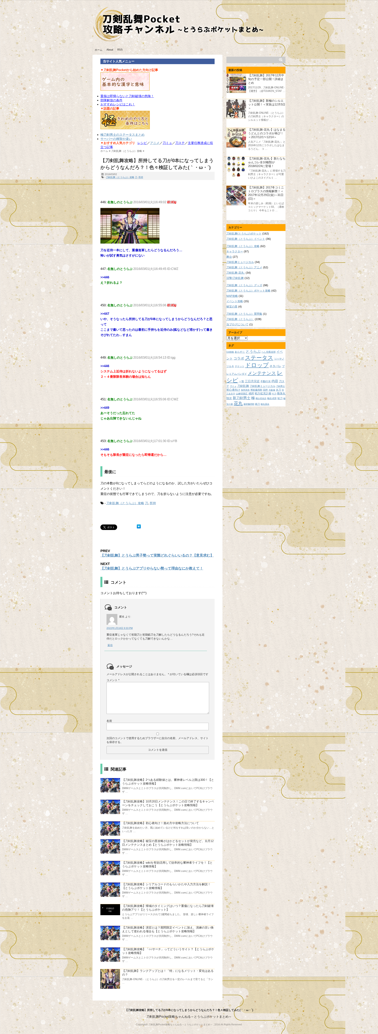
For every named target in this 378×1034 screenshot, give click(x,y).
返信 (110, 645)
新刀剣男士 (241, 398)
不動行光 (265, 381)
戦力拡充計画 (263, 393)
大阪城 (272, 390)
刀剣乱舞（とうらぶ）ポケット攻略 (248, 290)
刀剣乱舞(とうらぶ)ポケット (243, 233)
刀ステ (180, 143)
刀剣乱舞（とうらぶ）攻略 (120, 177)
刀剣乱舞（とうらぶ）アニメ (244, 267)
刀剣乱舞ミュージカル (240, 262)
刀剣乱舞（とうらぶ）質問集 (244, 313)
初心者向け (233, 389)
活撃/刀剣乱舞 (235, 278)
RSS (120, 49)
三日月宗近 (252, 381)
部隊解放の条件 (111, 100)
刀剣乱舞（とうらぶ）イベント (245, 238)
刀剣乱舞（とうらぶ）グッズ (244, 285)
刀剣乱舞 (243, 386)
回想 (265, 390)
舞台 (229, 256)
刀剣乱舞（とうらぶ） (240, 319)
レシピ (142, 143)
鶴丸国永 (265, 404)
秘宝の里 (231, 306)
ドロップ (257, 365)
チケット (239, 366)
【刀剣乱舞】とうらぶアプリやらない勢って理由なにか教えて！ (151, 568)
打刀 (274, 393)
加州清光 (245, 390)
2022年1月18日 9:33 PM (120, 628)
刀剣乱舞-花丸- (235, 272)
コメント (113, 680)
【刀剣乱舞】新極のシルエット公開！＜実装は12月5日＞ (266, 104)
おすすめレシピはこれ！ (117, 104)
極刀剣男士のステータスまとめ (122, 134)
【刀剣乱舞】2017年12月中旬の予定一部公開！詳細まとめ (266, 79)
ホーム (98, 49)
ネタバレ (275, 366)
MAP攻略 (232, 295)
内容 (274, 381)
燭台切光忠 (261, 398)
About (110, 49)
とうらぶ (253, 351)
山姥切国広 (242, 393)
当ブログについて (237, 324)
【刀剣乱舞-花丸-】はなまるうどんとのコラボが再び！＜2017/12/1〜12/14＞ (266, 133)
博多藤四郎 (256, 390)
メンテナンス (262, 373)
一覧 (241, 381)
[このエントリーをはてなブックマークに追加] (139, 526)
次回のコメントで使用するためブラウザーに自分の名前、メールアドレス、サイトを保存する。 (157, 740)
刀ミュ (167, 143)
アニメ (154, 143)
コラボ (238, 358)
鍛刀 (257, 404)
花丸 (238, 403)
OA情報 (230, 352)
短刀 (280, 398)
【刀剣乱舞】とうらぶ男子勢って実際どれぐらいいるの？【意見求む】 (157, 555)
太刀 (278, 390)
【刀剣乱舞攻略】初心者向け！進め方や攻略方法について (160, 823)
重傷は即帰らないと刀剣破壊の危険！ (127, 96)
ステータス (259, 358)
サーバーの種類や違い (116, 138)
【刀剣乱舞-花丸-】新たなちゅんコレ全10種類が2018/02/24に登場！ (266, 162)
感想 (251, 393)
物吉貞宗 (272, 398)
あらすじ (240, 351)
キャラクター (234, 251)
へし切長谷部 (268, 352)
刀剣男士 (280, 386)
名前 (109, 720)
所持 (140, 177)
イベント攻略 (234, 301)
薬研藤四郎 (249, 404)
